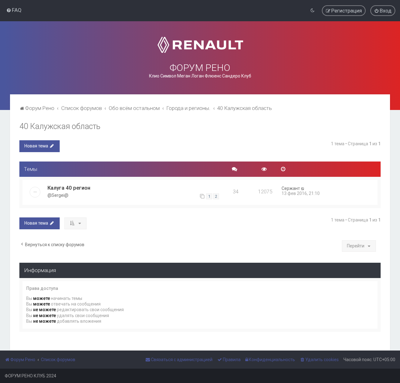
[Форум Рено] (200, 45)
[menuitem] (14, 10)
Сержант (291, 188)
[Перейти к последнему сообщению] (303, 188)
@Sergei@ (58, 195)
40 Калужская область (59, 126)
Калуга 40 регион (69, 188)
